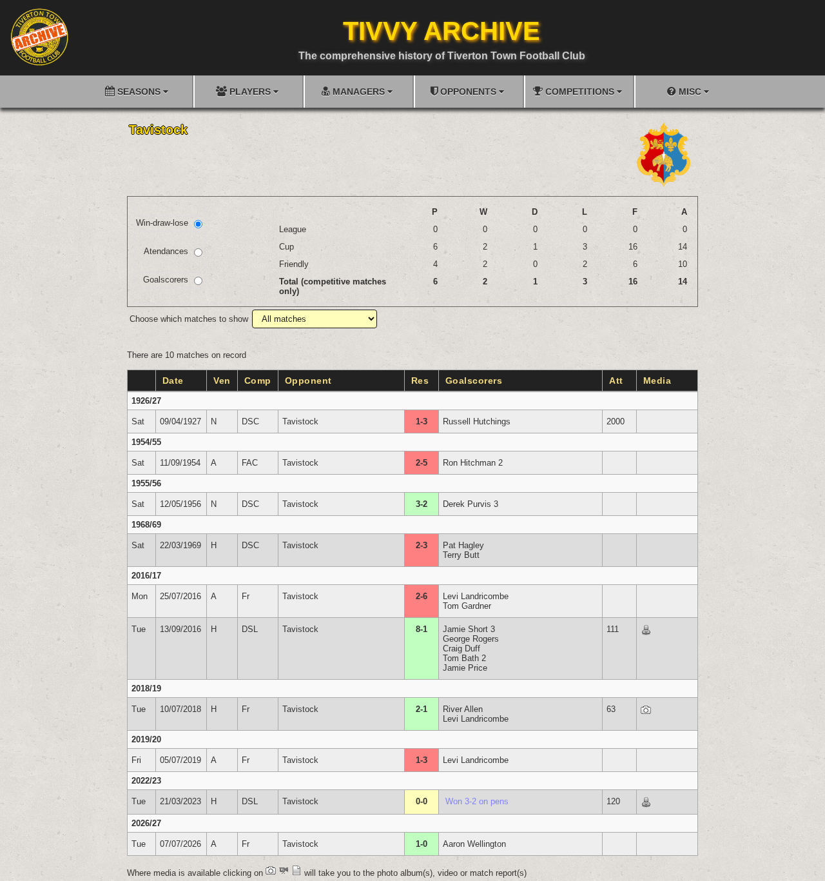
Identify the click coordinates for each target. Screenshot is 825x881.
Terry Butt (461, 555)
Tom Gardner (467, 606)
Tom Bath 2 (464, 658)
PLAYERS (250, 91)
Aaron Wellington (474, 844)
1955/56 (146, 483)
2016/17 (146, 575)
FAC (250, 463)
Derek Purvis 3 (470, 504)
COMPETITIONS (580, 91)
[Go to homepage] (39, 37)
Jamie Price (465, 668)
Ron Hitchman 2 (473, 463)
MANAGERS (358, 91)
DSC (250, 421)
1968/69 (146, 525)
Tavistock (300, 421)
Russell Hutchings (476, 421)
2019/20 (146, 739)
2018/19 (146, 688)
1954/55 (146, 442)
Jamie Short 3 (469, 629)
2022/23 (146, 781)
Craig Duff (461, 648)
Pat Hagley (463, 545)
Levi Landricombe (476, 596)
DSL (250, 629)
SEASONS (139, 91)
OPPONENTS (468, 91)
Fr (245, 596)
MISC (690, 91)
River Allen (463, 709)
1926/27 (146, 401)
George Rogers (471, 639)
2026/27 (146, 823)
